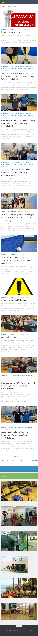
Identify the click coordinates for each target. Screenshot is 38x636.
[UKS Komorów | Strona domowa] (9, 2)
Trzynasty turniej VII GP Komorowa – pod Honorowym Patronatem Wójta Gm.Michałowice (18, 172)
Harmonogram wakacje (10, 32)
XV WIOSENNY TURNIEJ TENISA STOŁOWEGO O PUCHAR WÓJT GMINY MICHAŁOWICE (16, 260)
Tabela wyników (28, 68)
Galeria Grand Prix (6, 66)
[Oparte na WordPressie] (14, 630)
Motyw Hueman (28, 630)
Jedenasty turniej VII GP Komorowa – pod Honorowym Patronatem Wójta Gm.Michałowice (18, 435)
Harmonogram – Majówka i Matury (15, 300)
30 (24, 460)
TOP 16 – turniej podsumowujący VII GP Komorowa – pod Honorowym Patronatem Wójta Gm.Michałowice (18, 76)
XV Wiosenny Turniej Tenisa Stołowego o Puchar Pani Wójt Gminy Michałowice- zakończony (17, 217)
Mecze (8, 29)
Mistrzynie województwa (11, 337)
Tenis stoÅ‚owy (15, 29)
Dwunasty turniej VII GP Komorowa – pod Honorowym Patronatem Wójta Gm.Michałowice (18, 386)
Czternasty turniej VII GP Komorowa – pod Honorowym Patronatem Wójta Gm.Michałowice (18, 123)
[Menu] (36, 2)
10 (18, 460)
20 (21, 460)
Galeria (3, 29)
